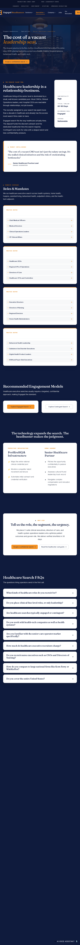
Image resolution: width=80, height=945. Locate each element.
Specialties (40, 12)
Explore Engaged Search (20, 407)
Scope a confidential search (15, 62)
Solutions (29, 12)
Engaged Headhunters (10, 31)
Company (51, 12)
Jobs (60, 12)
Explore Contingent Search (58, 407)
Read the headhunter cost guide (52, 547)
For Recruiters (68, 12)
